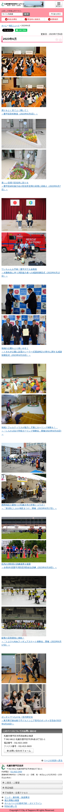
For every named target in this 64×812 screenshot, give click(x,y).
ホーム (4, 26)
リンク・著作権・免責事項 (16, 797)
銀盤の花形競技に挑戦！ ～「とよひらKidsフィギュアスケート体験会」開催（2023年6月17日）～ (31, 641)
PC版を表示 (56, 14)
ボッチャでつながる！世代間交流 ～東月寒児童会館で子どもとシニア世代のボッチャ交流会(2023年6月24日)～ (31, 720)
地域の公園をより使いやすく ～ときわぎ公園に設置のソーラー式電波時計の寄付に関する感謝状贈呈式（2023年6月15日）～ (31, 351)
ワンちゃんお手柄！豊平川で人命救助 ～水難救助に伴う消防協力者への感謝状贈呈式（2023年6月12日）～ (30, 272)
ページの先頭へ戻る (53, 760)
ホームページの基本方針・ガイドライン (23, 803)
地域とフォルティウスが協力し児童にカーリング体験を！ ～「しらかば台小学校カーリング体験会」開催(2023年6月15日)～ (31, 430)
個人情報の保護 (11, 800)
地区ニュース (14, 26)
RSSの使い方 (10, 806)
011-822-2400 (16, 772)
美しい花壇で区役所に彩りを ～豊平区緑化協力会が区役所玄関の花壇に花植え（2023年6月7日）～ (31, 186)
